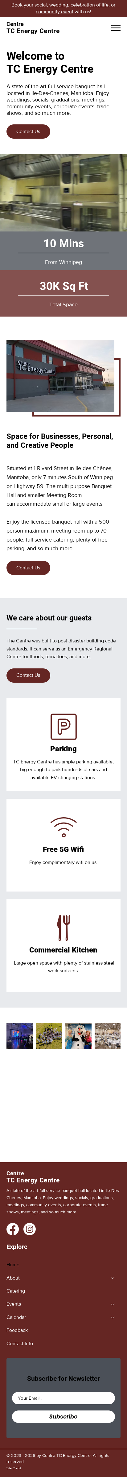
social (41, 4)
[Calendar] (113, 1317)
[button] (116, 224)
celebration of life (90, 4)
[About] (113, 1278)
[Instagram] (29, 1229)
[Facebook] (12, 1229)
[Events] (113, 1304)
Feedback (17, 1330)
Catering (15, 1290)
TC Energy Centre (33, 1180)
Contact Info (19, 1343)
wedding (58, 4)
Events (13, 1303)
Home (12, 1264)
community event (54, 11)
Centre (15, 1173)
